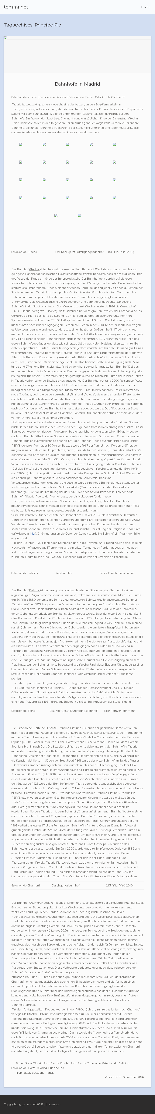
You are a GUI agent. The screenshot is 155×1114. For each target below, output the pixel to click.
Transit (49, 1072)
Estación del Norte (23, 1068)
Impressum (53, 1104)
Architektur (23, 1072)
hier (32, 533)
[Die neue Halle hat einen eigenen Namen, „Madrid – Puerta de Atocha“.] (54, 169)
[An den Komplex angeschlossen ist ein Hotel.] (89, 222)
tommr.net (16, 7)
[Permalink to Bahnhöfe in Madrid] (77, 54)
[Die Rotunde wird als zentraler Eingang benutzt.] (101, 151)
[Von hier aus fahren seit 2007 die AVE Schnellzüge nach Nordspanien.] (65, 222)
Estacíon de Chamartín (86, 1063)
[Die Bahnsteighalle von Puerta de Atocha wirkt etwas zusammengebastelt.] (77, 169)
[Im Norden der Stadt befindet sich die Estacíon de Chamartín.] (77, 204)
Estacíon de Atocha (57, 1063)
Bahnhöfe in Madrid (77, 84)
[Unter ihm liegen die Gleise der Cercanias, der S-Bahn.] (124, 151)
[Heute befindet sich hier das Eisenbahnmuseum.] (77, 186)
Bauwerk (38, 1072)
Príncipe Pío (56, 1068)
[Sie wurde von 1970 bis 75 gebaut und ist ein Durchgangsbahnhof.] (101, 204)
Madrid (42, 1068)
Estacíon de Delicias (115, 1063)
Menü (145, 7)
